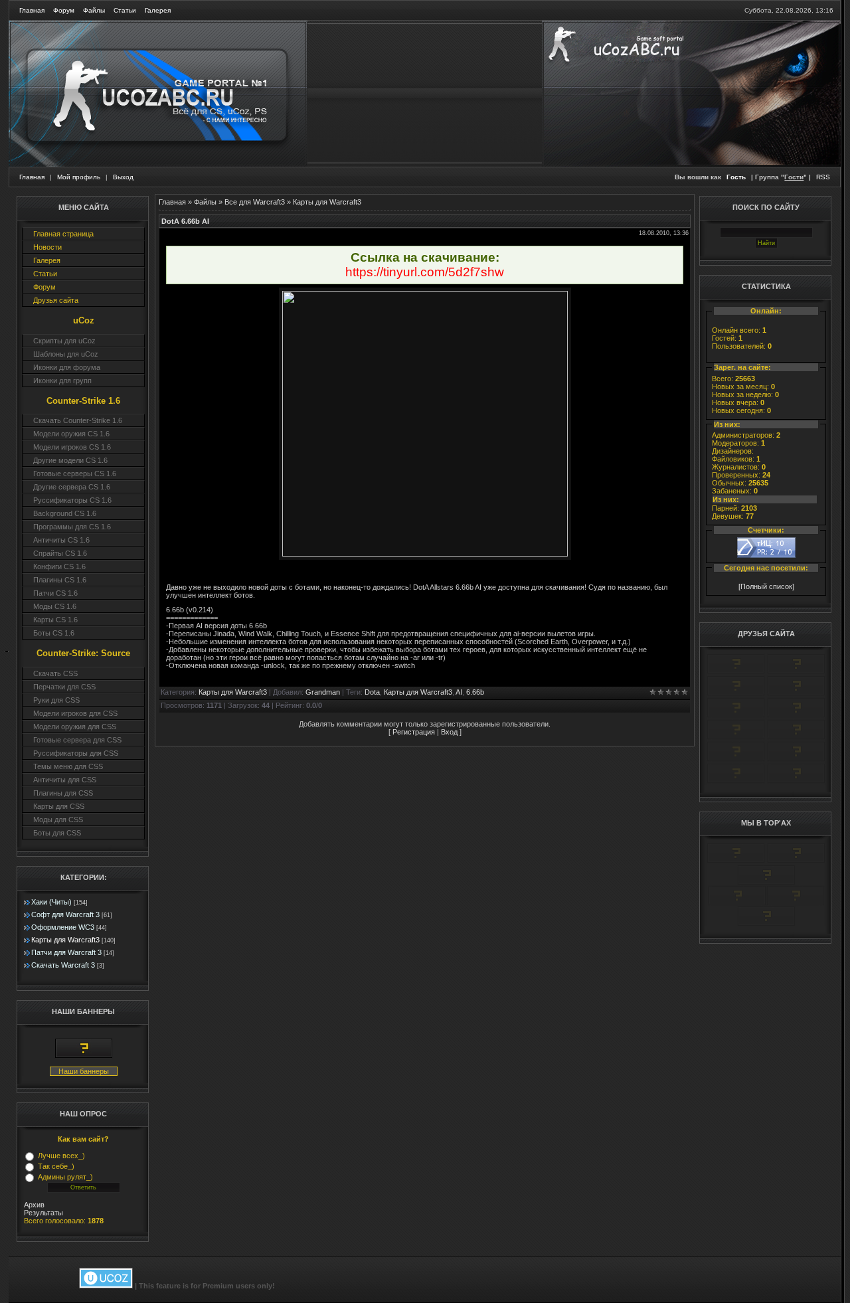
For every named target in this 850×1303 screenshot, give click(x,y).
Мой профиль (78, 177)
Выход (123, 177)
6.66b (475, 692)
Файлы (94, 10)
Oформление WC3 (62, 927)
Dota (372, 692)
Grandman (322, 692)
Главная (31, 10)
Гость (736, 177)
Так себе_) (56, 1166)
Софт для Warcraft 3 (65, 914)
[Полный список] (766, 586)
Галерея (158, 10)
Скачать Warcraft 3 (63, 965)
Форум (63, 10)
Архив (34, 1205)
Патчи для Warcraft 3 (66, 952)
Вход (449, 732)
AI (459, 692)
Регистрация (413, 732)
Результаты (43, 1213)
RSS (823, 177)
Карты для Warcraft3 (65, 940)
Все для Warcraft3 (254, 202)
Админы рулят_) (65, 1177)
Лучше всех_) (61, 1156)
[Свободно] (736, 693)
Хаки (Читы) (51, 902)
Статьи (125, 10)
